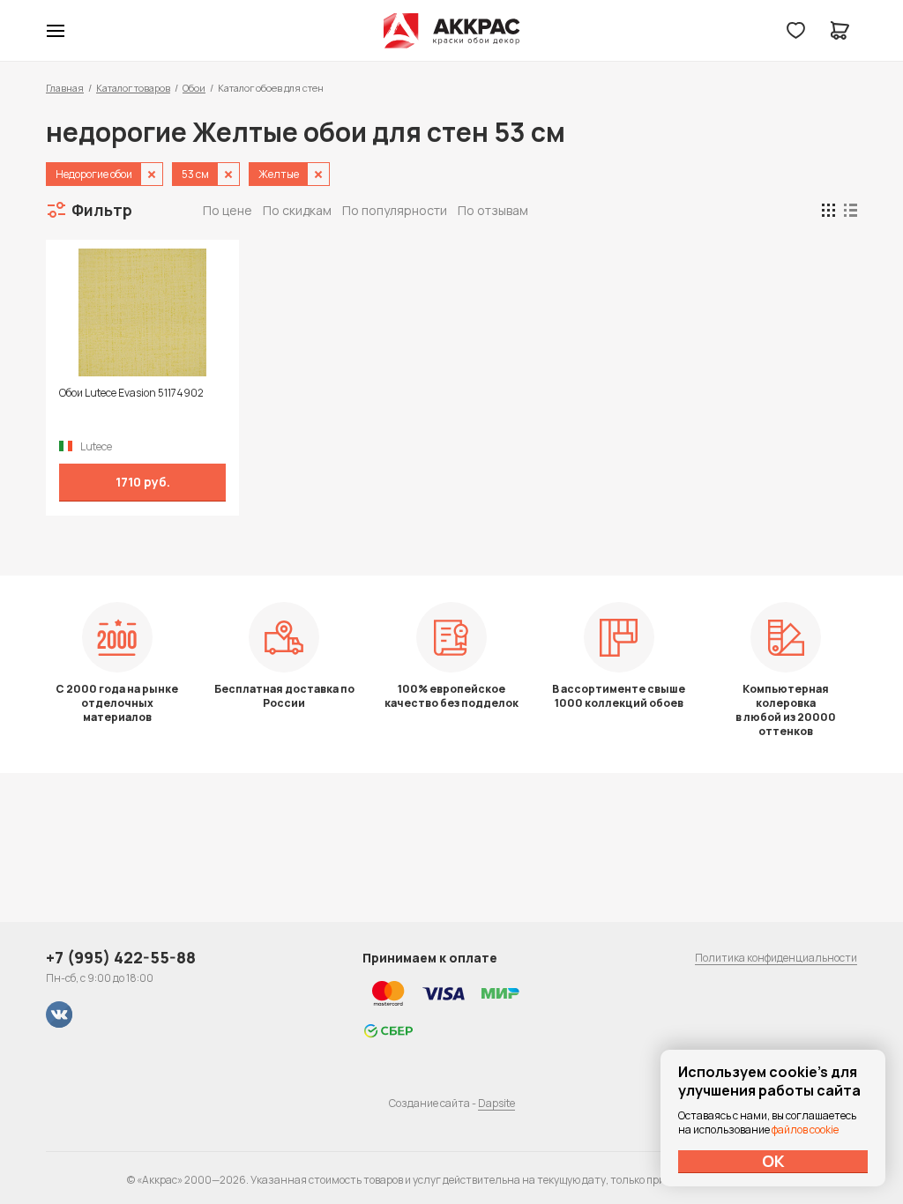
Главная (65, 87)
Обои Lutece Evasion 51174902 (131, 393)
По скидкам (297, 210)
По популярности (394, 210)
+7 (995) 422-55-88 (121, 957)
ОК (773, 1160)
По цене (227, 210)
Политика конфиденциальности (776, 957)
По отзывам (493, 210)
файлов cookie (805, 1129)
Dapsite (496, 1103)
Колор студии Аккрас (452, 30)
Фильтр (101, 209)
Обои (194, 87)
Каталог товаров (133, 87)
